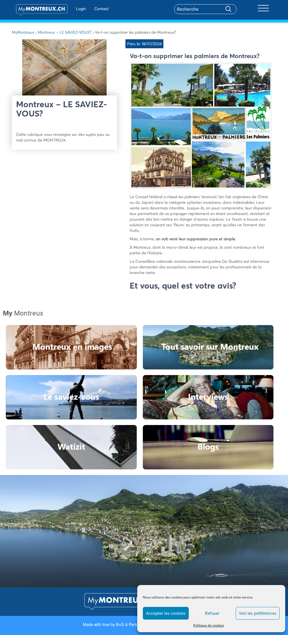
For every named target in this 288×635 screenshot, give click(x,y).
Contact (101, 8)
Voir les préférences (257, 613)
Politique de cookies (208, 625)
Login (81, 8)
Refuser (212, 613)
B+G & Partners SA (133, 624)
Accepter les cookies (166, 613)
